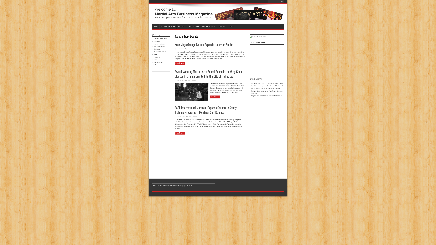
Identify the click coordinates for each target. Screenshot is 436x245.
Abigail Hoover (256, 96)
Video (155, 65)
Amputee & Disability (160, 39)
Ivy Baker (254, 83)
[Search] (282, 1)
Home (156, 26)
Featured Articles (168, 26)
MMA (155, 54)
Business (181, 26)
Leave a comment (191, 49)
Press (232, 26)
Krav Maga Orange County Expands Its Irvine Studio (204, 44)
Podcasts (222, 26)
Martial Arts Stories (160, 52)
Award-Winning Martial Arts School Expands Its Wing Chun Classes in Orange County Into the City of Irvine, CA (208, 74)
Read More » (179, 63)
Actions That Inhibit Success (272, 96)
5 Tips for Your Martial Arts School (271, 83)
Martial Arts (193, 26)
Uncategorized (158, 62)
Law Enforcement (209, 26)
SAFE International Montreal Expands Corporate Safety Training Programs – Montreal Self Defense (206, 110)
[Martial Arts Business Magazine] (218, 18)
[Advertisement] (161, 78)
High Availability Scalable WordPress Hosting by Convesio (172, 185)
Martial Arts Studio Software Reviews (268, 88)
